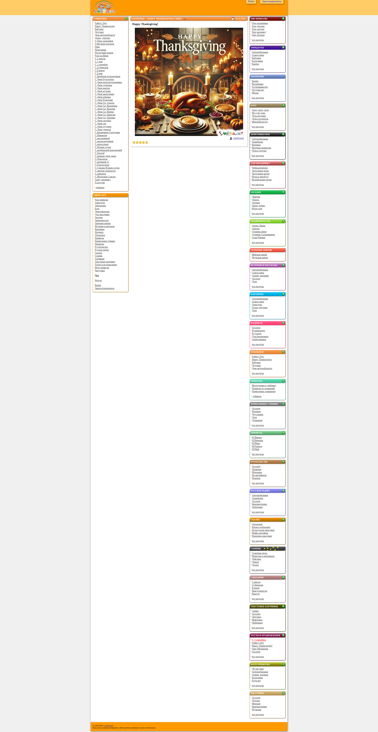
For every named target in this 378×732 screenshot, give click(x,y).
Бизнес (255, 81)
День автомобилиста (105, 35)
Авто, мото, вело (260, 110)
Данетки (256, 196)
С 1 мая (99, 61)
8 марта (255, 588)
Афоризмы (100, 205)
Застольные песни (260, 173)
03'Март (256, 443)
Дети (254, 281)
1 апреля (256, 582)
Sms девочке (258, 26)
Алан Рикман (258, 237)
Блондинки (257, 61)
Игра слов (257, 208)
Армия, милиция (260, 275)
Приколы (99, 238)
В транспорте (258, 330)
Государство (258, 90)
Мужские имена (260, 257)
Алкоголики (258, 55)
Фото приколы (102, 267)
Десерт (255, 565)
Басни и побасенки (261, 527)
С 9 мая (99, 73)
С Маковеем (101, 135)
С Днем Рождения (104, 100)
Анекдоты (100, 202)
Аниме (255, 611)
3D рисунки (258, 668)
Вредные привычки (261, 147)
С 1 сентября (101, 64)
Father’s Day (101, 23)
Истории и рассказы (105, 226)
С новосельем (101, 144)
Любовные (257, 507)
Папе (97, 46)
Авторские (257, 524)
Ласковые (256, 469)
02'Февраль (257, 440)
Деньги (255, 562)
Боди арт (256, 680)
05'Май (255, 449)
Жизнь (255, 93)
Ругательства (101, 247)
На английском (259, 475)
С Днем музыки (103, 91)
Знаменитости (101, 220)
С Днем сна (100, 123)
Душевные (257, 420)
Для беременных (260, 336)
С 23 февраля (101, 67)
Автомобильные (260, 52)
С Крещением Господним (107, 132)
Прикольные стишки (105, 241)
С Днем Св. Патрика (105, 117)
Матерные (257, 472)
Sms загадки (258, 29)
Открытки (100, 19)
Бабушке (99, 29)
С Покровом (101, 159)
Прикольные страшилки (263, 391)
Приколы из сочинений (263, 388)
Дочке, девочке (102, 38)
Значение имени (102, 223)
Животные (257, 619)
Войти (98, 285)
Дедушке (99, 32)
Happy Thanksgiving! (262, 645)
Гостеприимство (260, 87)
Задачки (256, 202)
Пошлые (256, 478)
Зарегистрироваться (104, 288)
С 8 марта (100, 70)
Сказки (98, 252)
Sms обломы (258, 35)
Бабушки (256, 58)
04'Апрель (257, 446)
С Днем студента (103, 126)
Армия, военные (260, 674)
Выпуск (256, 593)
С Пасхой (99, 153)
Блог (97, 208)
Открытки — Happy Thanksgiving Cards (156, 19)
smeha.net (100, 195)
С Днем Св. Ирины (104, 111)
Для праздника (102, 214)
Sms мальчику (259, 32)
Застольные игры (260, 170)
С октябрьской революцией (108, 150)
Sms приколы (101, 199)
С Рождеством (102, 165)
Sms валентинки (260, 23)
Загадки (99, 217)
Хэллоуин (100, 182)
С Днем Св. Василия (105, 108)
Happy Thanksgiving (105, 26)
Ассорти (256, 278)
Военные (256, 144)
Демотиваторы (102, 211)
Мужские (256, 709)
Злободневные (259, 339)
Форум (98, 280)
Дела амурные (259, 116)
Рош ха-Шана (101, 55)
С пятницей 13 (102, 162)
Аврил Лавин (258, 225)
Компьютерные (259, 504)
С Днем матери (102, 88)
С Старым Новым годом (107, 167)
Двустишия (257, 414)
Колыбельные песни (261, 179)
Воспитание (257, 84)
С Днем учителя (103, 129)
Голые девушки (259, 307)
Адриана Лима (259, 231)
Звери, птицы (258, 205)
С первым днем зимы (105, 156)
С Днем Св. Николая (105, 114)
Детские (256, 700)
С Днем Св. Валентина (106, 105)
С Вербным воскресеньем (107, 76)
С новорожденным (104, 141)
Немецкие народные (262, 536)
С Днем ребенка (103, 97)
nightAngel (238, 138)
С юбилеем (100, 173)
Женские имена (259, 254)
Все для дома (258, 113)
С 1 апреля (100, 58)
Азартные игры (259, 553)
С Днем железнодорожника (108, 82)
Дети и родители (260, 118)
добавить (99, 187)
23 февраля (257, 585)
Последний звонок (104, 52)
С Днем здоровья (103, 85)
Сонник (98, 255)
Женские (256, 703)
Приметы (99, 244)
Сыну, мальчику (103, 179)
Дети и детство (259, 150)
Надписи (99, 232)
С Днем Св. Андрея (104, 103)
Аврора (255, 228)
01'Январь (257, 437)
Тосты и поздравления (106, 264)
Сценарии (99, 258)
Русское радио (102, 250)
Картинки (99, 229)
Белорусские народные (263, 530)
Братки (255, 64)
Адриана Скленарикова (263, 234)
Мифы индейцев (260, 533)
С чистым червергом (105, 170)
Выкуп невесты (259, 591)
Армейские (257, 141)
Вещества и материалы (263, 556)
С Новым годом (103, 147)
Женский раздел (260, 121)
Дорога (255, 199)
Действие (256, 559)
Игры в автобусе (260, 176)
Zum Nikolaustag (260, 648)
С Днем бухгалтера (104, 79)
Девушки (256, 617)
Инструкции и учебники (264, 385)
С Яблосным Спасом (105, 176)
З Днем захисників (104, 41)
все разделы (258, 40)
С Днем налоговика (104, 94)
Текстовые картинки (105, 261)
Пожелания (100, 49)
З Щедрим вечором (104, 44)
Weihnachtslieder (260, 167)
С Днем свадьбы (103, 120)
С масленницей (102, 138)
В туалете (256, 333)
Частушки (100, 270)
